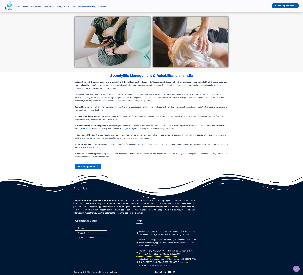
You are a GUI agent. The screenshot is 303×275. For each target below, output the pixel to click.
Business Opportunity (86, 6)
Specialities (49, 6)
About (25, 6)
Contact (102, 6)
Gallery (59, 6)
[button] (280, 5)
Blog (73, 6)
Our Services (35, 6)
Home (17, 6)
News (66, 6)
